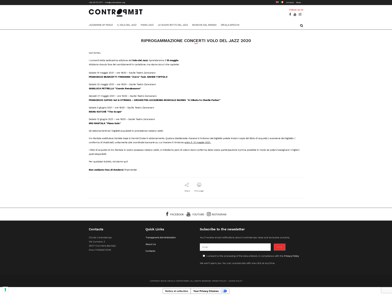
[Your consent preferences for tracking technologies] (5, 290)
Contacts (290, 2)
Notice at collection (176, 291)
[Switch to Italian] (281, 2)
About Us (150, 244)
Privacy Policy (291, 255)
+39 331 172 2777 (96, 2)
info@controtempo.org (115, 2)
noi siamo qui (119, 161)
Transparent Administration (160, 237)
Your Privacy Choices (206, 291)
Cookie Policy (235, 281)
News (298, 2)
